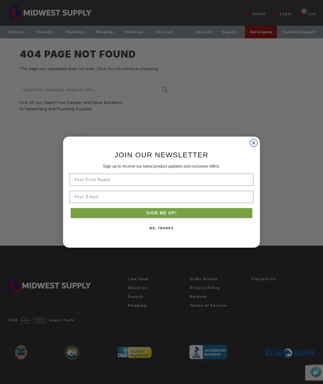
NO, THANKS (162, 228)
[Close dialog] (253, 143)
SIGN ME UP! (161, 213)
